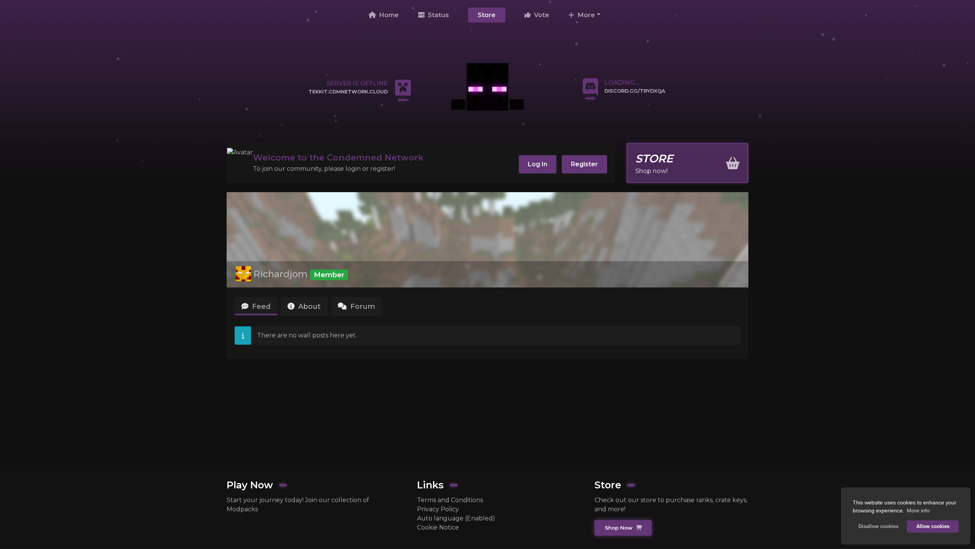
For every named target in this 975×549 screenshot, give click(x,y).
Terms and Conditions (450, 500)
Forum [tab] (361, 306)
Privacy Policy (438, 509)
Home (388, 15)
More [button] (585, 15)
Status (437, 15)
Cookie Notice (438, 527)
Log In (537, 164)
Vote (540, 15)
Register (584, 164)
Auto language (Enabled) (456, 518)
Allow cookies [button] (932, 526)
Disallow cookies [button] (878, 526)
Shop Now (619, 528)
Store (486, 15)
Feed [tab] (260, 306)
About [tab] (308, 306)
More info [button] (918, 510)
